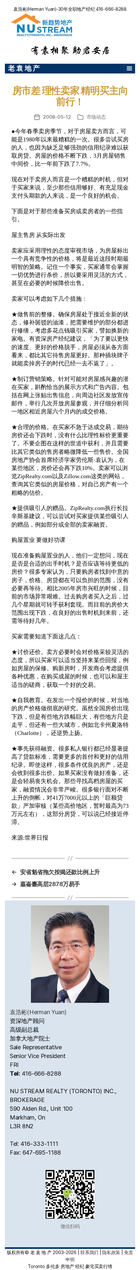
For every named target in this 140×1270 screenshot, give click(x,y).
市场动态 (96, 117)
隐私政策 (111, 1252)
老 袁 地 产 (24, 68)
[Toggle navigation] (129, 68)
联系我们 (89, 1252)
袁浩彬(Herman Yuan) (38, 1012)
